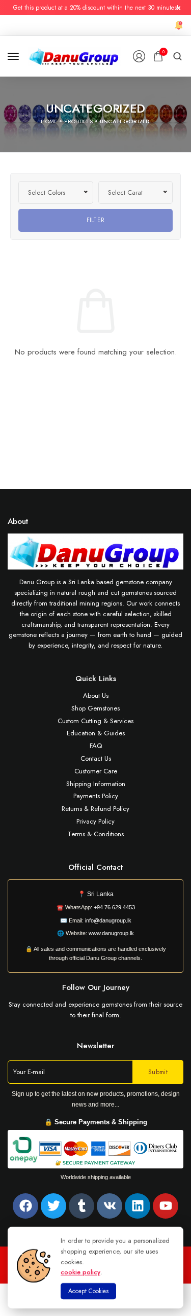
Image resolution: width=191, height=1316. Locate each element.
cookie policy (80, 1272)
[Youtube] (165, 1206)
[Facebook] (25, 1206)
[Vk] (109, 1206)
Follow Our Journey (95, 987)
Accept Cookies (88, 1291)
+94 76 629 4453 (114, 907)
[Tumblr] (81, 1206)
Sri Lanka (100, 894)
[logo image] (74, 55)
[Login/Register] (139, 56)
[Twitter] (53, 1206)
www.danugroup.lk (110, 933)
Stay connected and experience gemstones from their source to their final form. (95, 1010)
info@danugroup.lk (108, 920)
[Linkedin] (137, 1206)
